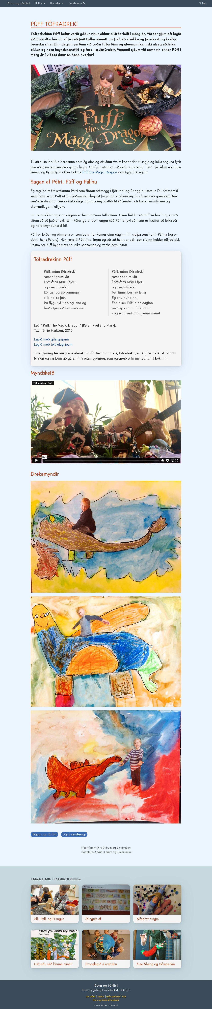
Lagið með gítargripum (51, 339)
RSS (124, 996)
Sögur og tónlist (44, 834)
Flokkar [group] (39, 3)
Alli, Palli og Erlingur (49, 918)
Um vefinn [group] (55, 3)
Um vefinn (91, 996)
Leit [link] (203, 3)
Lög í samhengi (74, 834)
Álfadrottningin (148, 918)
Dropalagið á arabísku (101, 964)
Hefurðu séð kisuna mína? (53, 964)
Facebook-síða (77, 3)
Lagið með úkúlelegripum (53, 344)
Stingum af (93, 918)
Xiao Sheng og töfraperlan (156, 964)
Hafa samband (113, 996)
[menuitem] (77, 3)
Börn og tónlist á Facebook (106, 1000)
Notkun (101, 996)
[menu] (40, 3)
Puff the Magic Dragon (99, 172)
